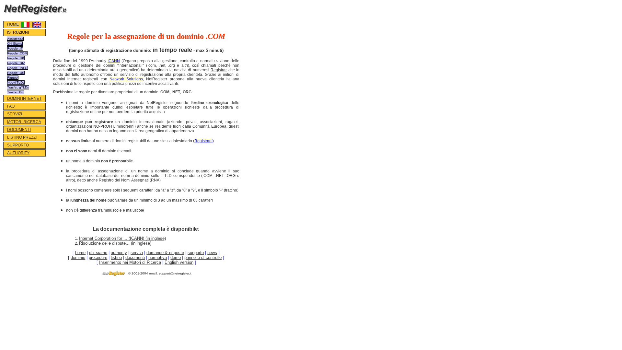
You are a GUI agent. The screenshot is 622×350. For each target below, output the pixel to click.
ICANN (114, 61)
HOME (13, 24)
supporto (196, 252)
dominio (78, 257)
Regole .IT (15, 48)
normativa (157, 257)
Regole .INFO (17, 68)
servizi (137, 252)
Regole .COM (17, 53)
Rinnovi (12, 77)
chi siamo (98, 252)
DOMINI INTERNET (24, 98)
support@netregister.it (175, 273)
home (80, 252)
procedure (98, 257)
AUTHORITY (18, 153)
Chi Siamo (14, 43)
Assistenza (15, 39)
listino (116, 257)
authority (119, 252)
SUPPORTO (18, 145)
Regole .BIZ (16, 63)
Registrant (203, 141)
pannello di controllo (203, 257)
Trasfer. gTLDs (18, 87)
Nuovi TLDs (15, 82)
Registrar (219, 70)
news (212, 252)
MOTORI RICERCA (24, 122)
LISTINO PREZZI (22, 137)
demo (175, 257)
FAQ (11, 106)
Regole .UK (15, 58)
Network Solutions (126, 79)
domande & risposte (165, 252)
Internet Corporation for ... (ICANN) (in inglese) (122, 238)
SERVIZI (14, 114)
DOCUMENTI (19, 129)
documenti (135, 257)
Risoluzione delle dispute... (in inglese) (115, 243)
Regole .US (15, 73)
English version (179, 262)
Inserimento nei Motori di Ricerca (130, 262)
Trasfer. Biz (15, 92)
